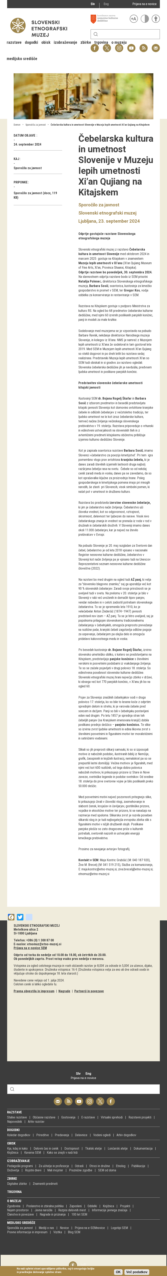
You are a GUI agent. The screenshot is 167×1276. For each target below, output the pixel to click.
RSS (143, 46)
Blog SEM (74, 1232)
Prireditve (42, 1135)
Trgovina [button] (101, 42)
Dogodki (13, 1130)
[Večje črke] (134, 19)
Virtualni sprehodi (112, 1117)
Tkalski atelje (93, 1148)
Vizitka (57, 1232)
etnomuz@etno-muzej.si (44, 944)
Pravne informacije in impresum (27, 1232)
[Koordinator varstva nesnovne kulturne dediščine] (109, 19)
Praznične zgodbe (80, 1170)
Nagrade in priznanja (53, 1214)
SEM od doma (107, 1170)
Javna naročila (43, 1210)
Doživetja (13, 1170)
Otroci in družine (99, 1166)
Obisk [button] (46, 42)
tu (55, 984)
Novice (64, 1228)
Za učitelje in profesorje (54, 1166)
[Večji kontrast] (145, 19)
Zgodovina (13, 1206)
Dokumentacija (143, 1148)
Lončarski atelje (118, 1148)
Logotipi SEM (119, 1228)
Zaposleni (75, 1206)
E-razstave (88, 1117)
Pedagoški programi (20, 1166)
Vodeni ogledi (102, 1135)
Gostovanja (68, 1117)
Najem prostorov (18, 1210)
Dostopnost (71, 1148)
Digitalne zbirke (17, 1184)
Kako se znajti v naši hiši (62, 1152)
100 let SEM (79, 1214)
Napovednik (14, 1122)
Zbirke (12, 1179)
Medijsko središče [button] (22, 58)
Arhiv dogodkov (126, 1135)
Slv (93, 4)
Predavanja (62, 1135)
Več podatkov (136, 1272)
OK (118, 1272)
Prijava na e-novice (144, 4)
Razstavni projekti (140, 1117)
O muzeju (14, 1201)
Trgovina (14, 1192)
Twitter (100, 1099)
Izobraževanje (18, 1161)
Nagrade (64, 991)
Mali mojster (55, 1170)
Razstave (14, 1112)
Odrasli (79, 1166)
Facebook (111, 1099)
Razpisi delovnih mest (72, 1210)
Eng (106, 4)
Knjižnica (12, 1152)
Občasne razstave (44, 1117)
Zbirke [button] (85, 42)
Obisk (11, 1143)
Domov (17, 124)
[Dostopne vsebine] (156, 19)
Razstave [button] (14, 42)
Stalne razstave (17, 1117)
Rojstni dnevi (33, 1170)
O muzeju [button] (119, 42)
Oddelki (92, 1206)
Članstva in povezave (20, 1214)
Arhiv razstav (36, 1122)
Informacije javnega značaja (109, 1210)
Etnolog (120, 1166)
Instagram (90, 1099)
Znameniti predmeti (45, 1184)
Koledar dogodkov (18, 1135)
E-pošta (156, 46)
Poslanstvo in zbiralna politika (45, 1206)
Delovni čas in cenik (46, 1148)
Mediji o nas (46, 1228)
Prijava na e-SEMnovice (90, 1228)
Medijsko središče (21, 1223)
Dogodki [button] (31, 42)
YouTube (131, 46)
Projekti (125, 1206)
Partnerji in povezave (89, 991)
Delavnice (81, 1135)
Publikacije (138, 1166)
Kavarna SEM (32, 1152)
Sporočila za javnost (35, 124)
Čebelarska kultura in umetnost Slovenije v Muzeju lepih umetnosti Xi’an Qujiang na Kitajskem (100, 124)
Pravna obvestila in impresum (34, 991)
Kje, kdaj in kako (17, 1148)
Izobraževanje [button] (65, 42)
